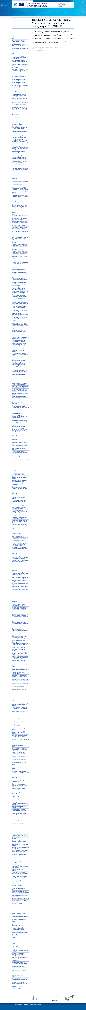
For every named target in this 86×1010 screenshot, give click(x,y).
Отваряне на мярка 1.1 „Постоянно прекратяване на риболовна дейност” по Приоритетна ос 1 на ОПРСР (19, 61)
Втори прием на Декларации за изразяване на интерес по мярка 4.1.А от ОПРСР (20, 958)
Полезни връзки (14, 993)
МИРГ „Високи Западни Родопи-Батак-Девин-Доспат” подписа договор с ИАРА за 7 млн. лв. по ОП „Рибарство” (20, 725)
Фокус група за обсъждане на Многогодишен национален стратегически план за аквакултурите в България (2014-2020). (20, 288)
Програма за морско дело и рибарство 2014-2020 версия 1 (20, 77)
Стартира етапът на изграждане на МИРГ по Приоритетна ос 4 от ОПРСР (20, 903)
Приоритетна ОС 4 (35, 998)
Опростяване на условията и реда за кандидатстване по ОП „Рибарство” (19, 593)
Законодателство (51, 0)
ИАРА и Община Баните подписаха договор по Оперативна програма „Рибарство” (20, 387)
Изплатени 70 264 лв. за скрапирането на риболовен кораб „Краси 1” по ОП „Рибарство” (19, 553)
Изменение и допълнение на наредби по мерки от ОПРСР (19, 896)
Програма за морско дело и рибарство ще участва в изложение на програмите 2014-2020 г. (20, 49)
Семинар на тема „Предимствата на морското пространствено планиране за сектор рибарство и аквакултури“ (19, 218)
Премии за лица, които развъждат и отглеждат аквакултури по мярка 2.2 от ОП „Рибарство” (20, 777)
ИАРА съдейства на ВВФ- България (18, 225)
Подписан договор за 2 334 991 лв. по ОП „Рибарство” (19, 827)
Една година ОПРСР (15, 960)
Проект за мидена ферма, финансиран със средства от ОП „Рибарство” (20, 858)
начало (13, 16)
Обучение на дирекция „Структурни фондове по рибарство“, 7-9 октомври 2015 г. (20, 41)
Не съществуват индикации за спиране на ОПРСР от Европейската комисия (20, 937)
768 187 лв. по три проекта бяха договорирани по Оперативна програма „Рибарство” (19, 435)
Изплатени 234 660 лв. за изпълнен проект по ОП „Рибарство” (20, 838)
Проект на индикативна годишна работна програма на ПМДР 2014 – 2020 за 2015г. (19, 80)
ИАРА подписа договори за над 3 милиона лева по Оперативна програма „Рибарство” (20, 466)
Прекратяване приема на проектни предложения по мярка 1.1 (18, 184)
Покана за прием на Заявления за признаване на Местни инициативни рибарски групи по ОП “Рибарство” (19, 604)
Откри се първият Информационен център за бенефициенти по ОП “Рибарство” (20, 578)
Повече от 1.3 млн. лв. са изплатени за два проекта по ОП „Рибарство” (20, 565)
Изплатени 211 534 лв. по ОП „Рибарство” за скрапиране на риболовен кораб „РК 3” (20, 596)
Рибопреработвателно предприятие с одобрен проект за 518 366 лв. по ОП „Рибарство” (19, 810)
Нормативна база (15, 67)
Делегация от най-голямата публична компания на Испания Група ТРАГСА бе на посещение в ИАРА (20, 780)
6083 (13, 74)
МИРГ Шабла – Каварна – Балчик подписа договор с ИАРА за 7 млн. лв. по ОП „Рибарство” (19, 736)
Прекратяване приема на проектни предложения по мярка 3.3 (18, 269)
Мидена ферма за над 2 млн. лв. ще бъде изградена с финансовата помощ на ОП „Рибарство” (19, 493)
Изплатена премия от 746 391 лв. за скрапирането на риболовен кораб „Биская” (20, 669)
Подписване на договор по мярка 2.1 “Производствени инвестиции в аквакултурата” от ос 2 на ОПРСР (19, 971)
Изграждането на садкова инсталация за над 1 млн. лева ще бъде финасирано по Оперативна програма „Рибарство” (20, 460)
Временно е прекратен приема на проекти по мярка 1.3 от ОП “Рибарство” (20, 718)
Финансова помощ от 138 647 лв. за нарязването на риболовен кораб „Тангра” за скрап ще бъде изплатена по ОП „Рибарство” (20, 574)
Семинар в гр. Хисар (16, 988)
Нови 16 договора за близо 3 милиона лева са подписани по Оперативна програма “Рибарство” (20, 178)
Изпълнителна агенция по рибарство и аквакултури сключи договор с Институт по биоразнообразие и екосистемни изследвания (20, 273)
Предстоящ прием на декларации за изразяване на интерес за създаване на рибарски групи (19, 967)
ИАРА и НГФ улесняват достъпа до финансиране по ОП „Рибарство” (18, 817)
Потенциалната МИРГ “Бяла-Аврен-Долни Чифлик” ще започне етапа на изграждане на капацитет (20, 680)
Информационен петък (16, 986)
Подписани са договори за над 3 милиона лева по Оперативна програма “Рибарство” (20, 201)
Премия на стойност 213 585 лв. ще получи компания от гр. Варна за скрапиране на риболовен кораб (20, 712)
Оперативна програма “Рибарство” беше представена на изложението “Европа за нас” (19, 700)
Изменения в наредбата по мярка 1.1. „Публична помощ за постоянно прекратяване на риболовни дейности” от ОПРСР (20, 763)
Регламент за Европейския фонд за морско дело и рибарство (20, 117)
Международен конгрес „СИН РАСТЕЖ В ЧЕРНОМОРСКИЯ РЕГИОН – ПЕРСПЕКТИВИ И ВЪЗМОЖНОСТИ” (20, 222)
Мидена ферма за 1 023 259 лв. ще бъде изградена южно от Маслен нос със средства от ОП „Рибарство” (20, 690)
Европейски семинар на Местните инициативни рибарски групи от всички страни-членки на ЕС (19, 753)
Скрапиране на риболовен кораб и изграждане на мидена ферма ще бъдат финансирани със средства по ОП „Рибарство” (19, 511)
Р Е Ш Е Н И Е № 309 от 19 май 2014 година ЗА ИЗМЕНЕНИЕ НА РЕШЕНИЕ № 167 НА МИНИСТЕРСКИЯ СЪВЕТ (20, 114)
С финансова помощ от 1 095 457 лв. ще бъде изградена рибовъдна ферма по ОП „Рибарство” (19, 708)
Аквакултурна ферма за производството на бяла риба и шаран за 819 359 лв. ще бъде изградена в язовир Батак (20, 672)
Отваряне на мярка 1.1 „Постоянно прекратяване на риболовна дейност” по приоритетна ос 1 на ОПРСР (19, 152)
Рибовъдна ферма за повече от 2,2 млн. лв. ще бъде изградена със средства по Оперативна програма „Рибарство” (20, 426)
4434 (13, 328)
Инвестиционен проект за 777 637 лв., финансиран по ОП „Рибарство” (19, 799)
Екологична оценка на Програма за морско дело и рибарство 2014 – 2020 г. (20, 65)
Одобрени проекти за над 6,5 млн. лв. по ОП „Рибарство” (20, 394)
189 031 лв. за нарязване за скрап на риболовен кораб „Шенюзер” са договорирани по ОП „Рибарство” (18, 473)
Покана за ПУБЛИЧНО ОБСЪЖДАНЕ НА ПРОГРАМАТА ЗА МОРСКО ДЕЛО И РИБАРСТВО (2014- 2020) (19, 99)
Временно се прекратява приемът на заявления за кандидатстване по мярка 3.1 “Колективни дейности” (20, 375)
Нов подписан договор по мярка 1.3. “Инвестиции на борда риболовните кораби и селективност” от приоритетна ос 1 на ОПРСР (20, 920)
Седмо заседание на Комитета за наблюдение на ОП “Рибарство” (18, 693)
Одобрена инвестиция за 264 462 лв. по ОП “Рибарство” (20, 845)
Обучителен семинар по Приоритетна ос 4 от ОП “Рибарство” (20, 848)
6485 (13, 29)
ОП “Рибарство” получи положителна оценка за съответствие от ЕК (19, 807)
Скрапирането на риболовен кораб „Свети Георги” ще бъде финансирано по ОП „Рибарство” (20, 448)
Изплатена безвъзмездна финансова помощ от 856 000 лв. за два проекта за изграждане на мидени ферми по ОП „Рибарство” (20, 657)
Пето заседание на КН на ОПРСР (18, 905)
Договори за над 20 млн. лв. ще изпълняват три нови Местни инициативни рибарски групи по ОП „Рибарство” (20, 521)
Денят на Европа (15, 119)
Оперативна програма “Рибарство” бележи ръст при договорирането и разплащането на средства (20, 470)
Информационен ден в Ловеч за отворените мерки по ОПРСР (20, 756)
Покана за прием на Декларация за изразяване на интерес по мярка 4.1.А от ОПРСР (19, 729)
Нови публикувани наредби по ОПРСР (19, 900)
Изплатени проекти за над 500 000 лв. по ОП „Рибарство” (20, 587)
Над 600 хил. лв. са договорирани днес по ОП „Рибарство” (20, 584)
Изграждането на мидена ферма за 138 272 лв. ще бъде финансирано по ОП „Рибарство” (20, 793)
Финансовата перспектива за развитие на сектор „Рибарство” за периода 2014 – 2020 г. (20, 759)
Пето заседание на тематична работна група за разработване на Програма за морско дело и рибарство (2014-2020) (20, 232)
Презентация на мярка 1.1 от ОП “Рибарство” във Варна (20, 715)
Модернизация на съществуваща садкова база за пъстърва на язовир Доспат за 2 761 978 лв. (20, 676)
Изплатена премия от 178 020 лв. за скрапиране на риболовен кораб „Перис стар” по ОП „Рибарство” (19, 661)
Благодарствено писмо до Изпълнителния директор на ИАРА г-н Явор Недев (20, 916)
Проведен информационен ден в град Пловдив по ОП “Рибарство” (19, 721)
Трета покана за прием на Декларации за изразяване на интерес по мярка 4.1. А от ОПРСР (19, 943)
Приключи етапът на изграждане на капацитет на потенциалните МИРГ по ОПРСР (19, 824)
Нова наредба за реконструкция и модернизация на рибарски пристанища (19, 820)
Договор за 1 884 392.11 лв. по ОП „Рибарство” (18, 870)
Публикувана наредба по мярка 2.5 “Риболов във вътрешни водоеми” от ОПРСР (19, 841)
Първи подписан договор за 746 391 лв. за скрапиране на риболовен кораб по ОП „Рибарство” (20, 732)
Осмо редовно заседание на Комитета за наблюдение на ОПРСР (19, 581)
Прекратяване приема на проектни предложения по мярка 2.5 (18, 174)
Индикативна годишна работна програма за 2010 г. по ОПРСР (20, 946)
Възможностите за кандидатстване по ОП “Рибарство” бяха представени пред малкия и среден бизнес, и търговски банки (20, 892)
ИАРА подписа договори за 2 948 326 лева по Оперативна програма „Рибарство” (20, 463)
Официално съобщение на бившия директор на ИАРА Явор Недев (18, 686)
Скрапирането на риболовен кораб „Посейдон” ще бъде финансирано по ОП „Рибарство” (20, 477)
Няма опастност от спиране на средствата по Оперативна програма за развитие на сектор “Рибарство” (20, 881)
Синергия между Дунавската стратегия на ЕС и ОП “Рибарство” (20, 796)
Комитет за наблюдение (42, 0)
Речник (56, 0)
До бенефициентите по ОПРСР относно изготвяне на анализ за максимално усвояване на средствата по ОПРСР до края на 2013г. (20, 257)
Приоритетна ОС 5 (35, 999)
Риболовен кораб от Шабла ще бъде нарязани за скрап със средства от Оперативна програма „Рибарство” (19, 379)
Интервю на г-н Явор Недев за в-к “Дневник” (18, 913)
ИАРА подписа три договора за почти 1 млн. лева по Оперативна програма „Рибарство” (20, 456)
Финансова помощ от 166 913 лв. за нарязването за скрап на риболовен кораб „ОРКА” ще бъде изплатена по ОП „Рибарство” (20, 600)
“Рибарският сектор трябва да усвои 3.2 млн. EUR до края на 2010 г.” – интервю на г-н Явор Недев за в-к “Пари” (20, 885)
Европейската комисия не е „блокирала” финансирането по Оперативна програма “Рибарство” (20, 877)
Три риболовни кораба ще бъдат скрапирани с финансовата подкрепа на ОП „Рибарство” (20, 390)
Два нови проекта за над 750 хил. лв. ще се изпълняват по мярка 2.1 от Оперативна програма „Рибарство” (20, 533)
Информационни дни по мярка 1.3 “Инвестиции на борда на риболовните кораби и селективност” (19, 983)
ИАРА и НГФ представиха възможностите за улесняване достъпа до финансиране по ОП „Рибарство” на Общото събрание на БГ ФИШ (20, 745)
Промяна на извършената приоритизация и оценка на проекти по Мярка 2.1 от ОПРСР (20, 181)
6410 (13, 38)
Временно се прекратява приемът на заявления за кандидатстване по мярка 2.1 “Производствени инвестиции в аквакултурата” (20, 402)
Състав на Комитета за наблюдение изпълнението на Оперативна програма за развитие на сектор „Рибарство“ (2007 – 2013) (61, 997)
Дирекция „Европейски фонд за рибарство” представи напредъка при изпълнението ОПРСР (20, 767)
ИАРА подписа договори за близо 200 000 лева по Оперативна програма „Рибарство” (20, 445)
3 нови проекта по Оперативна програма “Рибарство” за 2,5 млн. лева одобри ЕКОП (20, 442)
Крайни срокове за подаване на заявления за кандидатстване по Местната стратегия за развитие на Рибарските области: (20, 132)
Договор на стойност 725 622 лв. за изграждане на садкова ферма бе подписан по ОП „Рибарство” (20, 789)
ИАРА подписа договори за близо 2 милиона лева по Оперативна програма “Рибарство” (20, 215)
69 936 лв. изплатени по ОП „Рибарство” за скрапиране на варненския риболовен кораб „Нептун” (20, 590)
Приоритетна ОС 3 (35, 997)
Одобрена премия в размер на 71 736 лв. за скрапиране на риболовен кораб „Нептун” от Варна (20, 653)
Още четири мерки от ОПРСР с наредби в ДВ (20, 898)
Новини (16, 16)
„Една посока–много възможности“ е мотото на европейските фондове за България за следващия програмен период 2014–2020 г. (20, 211)
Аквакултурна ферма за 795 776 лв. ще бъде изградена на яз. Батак (20, 683)
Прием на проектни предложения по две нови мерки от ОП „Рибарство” (19, 696)
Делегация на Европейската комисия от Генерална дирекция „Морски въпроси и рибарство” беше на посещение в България (20, 814)
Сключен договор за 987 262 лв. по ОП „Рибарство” (19, 830)
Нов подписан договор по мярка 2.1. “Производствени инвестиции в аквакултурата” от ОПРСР (19, 954)
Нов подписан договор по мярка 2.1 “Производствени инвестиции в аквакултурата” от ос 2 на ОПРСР (18, 924)
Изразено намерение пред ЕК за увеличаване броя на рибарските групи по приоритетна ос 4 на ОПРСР (20, 862)
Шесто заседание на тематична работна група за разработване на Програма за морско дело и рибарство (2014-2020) (19, 228)
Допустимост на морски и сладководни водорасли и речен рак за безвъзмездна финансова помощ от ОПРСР (19, 855)
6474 (13, 31)
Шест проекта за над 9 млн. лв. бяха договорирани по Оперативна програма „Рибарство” (19, 439)
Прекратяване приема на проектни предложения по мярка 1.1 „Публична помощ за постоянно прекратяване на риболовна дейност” (19, 57)
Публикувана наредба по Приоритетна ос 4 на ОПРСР (20, 908)
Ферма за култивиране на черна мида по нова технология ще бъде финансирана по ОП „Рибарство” (20, 749)
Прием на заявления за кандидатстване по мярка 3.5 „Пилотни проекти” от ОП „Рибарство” (20, 851)
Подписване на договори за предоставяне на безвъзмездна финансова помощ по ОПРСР (20, 979)
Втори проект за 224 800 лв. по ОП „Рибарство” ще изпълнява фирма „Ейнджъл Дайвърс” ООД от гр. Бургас (19, 529)
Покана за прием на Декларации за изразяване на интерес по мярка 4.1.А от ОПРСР (19, 963)
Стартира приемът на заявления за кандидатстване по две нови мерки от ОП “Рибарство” (20, 873)
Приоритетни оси (34, 993)
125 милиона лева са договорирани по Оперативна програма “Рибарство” (19, 341)
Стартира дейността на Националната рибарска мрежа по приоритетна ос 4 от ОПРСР (19, 888)
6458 (13, 36)
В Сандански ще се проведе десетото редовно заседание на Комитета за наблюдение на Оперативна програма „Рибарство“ (19, 344)
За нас (36, 0)
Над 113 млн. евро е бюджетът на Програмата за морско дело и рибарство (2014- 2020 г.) (19, 91)
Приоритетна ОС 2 (35, 996)
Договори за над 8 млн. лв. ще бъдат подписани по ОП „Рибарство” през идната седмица (20, 525)
